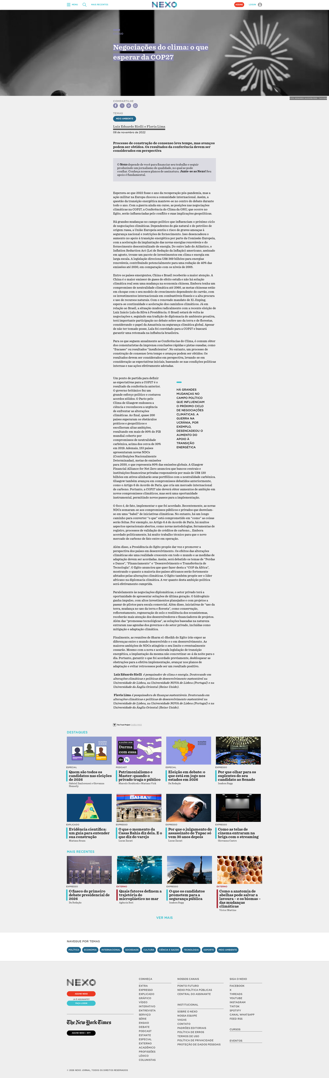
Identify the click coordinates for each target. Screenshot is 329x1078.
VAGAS (181, 1019)
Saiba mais (136, 725)
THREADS (236, 994)
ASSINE (239, 4)
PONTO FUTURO (188, 986)
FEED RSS (236, 1018)
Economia (90, 950)
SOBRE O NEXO (187, 1011)
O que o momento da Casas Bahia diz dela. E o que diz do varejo (140, 833)
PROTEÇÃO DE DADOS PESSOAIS (199, 1044)
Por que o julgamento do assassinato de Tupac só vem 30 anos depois (190, 833)
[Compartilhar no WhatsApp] (135, 105)
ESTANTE (145, 1035)
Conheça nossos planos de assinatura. (153, 171)
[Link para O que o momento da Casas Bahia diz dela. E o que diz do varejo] (139, 808)
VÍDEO (143, 1002)
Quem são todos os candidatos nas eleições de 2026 (90, 775)
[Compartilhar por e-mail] (128, 105)
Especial (71, 767)
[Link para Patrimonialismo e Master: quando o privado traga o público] (139, 751)
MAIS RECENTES (99, 4)
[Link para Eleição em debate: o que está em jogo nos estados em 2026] (188, 751)
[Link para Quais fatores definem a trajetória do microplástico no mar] (139, 870)
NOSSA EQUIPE (187, 1015)
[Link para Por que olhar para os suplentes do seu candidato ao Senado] (238, 751)
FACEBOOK (237, 986)
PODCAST (145, 1031)
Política (74, 950)
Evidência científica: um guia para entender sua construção (89, 833)
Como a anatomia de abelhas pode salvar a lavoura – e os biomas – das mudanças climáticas (240, 898)
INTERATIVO (147, 1006)
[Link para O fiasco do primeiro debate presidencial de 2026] (89, 870)
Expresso (221, 767)
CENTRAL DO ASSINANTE (194, 994)
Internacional (110, 950)
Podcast (121, 767)
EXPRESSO (146, 990)
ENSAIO (144, 1023)
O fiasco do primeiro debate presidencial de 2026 (89, 895)
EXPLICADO (146, 994)
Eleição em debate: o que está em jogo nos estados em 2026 (186, 775)
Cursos (235, 1029)
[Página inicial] (164, 5)
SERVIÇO (145, 1014)
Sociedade (132, 950)
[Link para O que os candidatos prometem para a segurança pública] (189, 870)
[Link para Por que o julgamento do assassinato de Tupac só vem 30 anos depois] (188, 808)
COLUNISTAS (147, 1060)
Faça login (81, 1003)
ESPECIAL (145, 1039)
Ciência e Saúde (169, 950)
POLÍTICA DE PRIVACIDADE (195, 1040)
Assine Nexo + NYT (81, 1033)
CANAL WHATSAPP (242, 1014)
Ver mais (164, 918)
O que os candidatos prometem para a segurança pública (187, 895)
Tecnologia (191, 950)
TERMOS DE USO (188, 1036)
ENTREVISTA (147, 1010)
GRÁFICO (145, 998)
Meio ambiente (228, 950)
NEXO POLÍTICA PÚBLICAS (194, 990)
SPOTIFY (235, 1010)
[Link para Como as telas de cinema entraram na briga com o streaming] (238, 808)
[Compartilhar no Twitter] (122, 105)
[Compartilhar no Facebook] (115, 105)
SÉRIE (143, 1018)
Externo (121, 886)
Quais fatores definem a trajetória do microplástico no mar (140, 895)
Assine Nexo (81, 994)
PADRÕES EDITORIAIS (191, 1028)
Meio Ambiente (124, 118)
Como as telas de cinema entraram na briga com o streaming (238, 833)
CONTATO (183, 1024)
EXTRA (143, 986)
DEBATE (144, 1027)
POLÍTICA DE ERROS (190, 1032)
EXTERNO (145, 1043)
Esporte (209, 950)
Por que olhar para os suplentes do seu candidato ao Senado (237, 775)
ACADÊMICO (147, 1047)
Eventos (236, 1040)
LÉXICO (144, 1056)
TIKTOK (234, 1006)
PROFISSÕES (147, 1051)
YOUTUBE (236, 998)
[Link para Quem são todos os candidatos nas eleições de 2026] (89, 751)
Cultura (148, 950)
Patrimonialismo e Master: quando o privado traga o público (140, 775)
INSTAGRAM (238, 1002)
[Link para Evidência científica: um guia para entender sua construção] (89, 808)
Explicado (72, 824)
